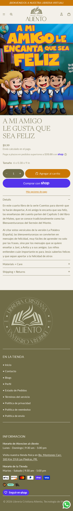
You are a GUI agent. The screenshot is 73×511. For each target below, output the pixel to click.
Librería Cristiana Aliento (27, 501)
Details (7, 199)
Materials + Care (12, 264)
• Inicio (7, 364)
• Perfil (7, 384)
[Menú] (4, 14)
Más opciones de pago (36, 191)
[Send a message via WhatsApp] (66, 504)
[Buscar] (11, 14)
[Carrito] (69, 14)
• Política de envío (14, 416)
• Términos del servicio (16, 396)
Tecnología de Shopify (57, 501)
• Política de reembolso (17, 409)
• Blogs (7, 377)
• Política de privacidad (17, 403)
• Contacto (9, 371)
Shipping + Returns (14, 271)
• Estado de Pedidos (15, 390)
